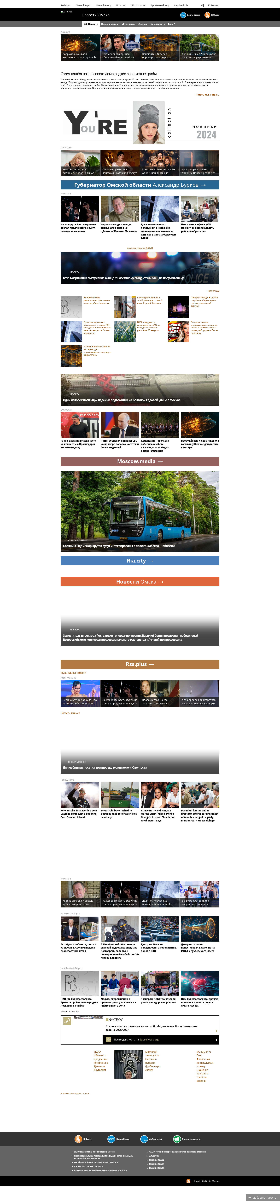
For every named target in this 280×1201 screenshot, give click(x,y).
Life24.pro (66, 147)
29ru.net (121, 5)
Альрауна (154, 1156)
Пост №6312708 (156, 1168)
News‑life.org (103, 5)
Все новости (158, 24)
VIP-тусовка (128, 24)
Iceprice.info (181, 5)
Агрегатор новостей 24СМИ (140, 248)
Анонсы (142, 24)
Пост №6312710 (156, 1164)
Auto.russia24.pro (70, 913)
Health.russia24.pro (71, 968)
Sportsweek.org (160, 5)
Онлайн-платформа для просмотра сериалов (96, 1162)
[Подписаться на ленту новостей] (188, 1181)
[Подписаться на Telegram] (202, 5)
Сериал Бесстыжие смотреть (88, 1166)
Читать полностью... (207, 94)
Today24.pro (67, 779)
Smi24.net (66, 409)
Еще (170, 24)
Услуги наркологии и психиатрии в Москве (94, 1152)
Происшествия (109, 24)
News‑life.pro (83, 5)
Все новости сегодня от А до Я (75, 1093)
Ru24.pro (66, 5)
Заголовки (213, 291)
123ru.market (138, 5)
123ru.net (213, 5)
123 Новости (91, 24)
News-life (66, 193)
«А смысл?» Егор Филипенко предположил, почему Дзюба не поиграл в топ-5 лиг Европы (205, 1066)
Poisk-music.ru (68, 677)
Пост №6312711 (156, 1160)
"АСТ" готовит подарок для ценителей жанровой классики (177, 1152)
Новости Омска (96, 15)
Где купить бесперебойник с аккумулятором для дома (100, 1170)
